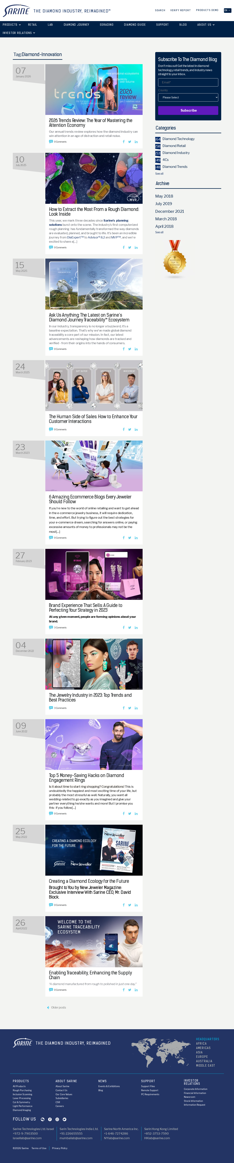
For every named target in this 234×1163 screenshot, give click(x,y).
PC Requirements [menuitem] (150, 1094)
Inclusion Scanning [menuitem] (22, 1094)
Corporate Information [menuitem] (195, 1089)
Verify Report (180, 10)
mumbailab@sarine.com (76, 1138)
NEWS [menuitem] (102, 1081)
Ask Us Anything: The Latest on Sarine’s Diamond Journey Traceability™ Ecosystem (89, 318)
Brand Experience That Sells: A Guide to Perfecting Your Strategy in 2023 (85, 608)
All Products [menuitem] (19, 1086)
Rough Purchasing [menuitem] (22, 1090)
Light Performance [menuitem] (22, 1106)
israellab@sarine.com (27, 1138)
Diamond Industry (172, 153)
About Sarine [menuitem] (62, 1086)
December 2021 (169, 211)
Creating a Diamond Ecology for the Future (89, 881)
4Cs (162, 160)
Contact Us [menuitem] (61, 1090)
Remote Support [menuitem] (149, 1090)
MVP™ (116, 237)
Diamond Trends (171, 167)
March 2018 (166, 218)
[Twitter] (129, 142)
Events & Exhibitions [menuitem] (109, 1086)
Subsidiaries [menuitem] (62, 1098)
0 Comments (60, 141)
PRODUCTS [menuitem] (21, 1081)
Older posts (56, 1007)
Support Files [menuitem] (148, 1086)
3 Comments (60, 627)
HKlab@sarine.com (157, 1138)
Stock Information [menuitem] (193, 1101)
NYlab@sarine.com (117, 1138)
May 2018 (164, 196)
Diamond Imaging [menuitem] (22, 1110)
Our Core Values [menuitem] (64, 1094)
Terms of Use (38, 1148)
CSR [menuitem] (58, 1102)
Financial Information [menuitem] (195, 1093)
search (160, 10)
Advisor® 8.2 (96, 237)
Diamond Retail (170, 146)
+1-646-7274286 (116, 1133)
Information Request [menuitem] (194, 1104)
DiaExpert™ (75, 237)
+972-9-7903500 (25, 1133)
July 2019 (163, 203)
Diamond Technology (175, 139)
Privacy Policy (59, 1148)
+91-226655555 (71, 1133)
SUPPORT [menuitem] (148, 1081)
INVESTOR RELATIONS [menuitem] (192, 1082)
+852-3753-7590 (156, 1133)
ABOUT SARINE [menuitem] (66, 1081)
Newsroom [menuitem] (189, 1097)
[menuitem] (33, 25)
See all (159, 173)
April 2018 (164, 226)
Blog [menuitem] (100, 1090)
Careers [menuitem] (60, 1106)
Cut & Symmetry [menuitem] (21, 1102)
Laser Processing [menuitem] (22, 1098)
